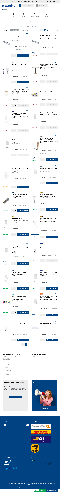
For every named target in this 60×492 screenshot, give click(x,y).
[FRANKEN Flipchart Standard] (6, 278)
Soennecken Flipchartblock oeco (20, 168)
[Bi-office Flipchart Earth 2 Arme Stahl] (35, 224)
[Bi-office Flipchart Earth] (6, 224)
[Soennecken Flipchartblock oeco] (6, 175)
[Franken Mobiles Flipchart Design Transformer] (35, 70)
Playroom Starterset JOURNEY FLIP (19, 297)
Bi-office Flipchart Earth (18, 218)
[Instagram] (27, 425)
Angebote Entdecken (44, 408)
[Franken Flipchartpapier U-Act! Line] (35, 42)
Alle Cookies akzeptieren (52, 490)
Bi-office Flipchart (16, 246)
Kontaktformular (13, 361)
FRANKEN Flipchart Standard (19, 272)
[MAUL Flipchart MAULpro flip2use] (35, 278)
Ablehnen (36, 490)
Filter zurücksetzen (15, 30)
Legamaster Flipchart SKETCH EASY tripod (19, 324)
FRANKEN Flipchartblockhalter (19, 194)
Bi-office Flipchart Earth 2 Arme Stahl (48, 219)
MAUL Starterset (44, 246)
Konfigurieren (43, 490)
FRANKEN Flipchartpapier (18, 36)
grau (15, 252)
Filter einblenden (5, 30)
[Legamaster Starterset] (35, 94)
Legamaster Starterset (46, 89)
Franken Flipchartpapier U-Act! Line (48, 36)
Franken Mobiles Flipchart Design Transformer (48, 65)
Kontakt (33, 356)
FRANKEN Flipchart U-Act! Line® (48, 168)
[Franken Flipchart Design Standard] (6, 95)
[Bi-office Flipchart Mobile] (35, 199)
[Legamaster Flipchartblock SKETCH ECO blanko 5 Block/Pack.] (35, 146)
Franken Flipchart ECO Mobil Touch (19, 138)
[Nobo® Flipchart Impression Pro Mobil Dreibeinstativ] (35, 302)
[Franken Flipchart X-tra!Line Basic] (35, 118)
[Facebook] (5, 425)
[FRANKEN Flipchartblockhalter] (6, 200)
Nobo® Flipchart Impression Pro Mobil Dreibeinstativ (48, 297)
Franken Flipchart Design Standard (20, 89)
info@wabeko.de (6, 374)
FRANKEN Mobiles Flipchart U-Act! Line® (19, 65)
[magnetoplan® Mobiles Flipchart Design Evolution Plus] (6, 119)
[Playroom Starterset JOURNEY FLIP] (6, 302)
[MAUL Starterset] (35, 251)
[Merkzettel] (49, 5)
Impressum (18, 479)
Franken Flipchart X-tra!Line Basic (49, 112)
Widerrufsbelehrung (25, 479)
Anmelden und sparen (15, 397)
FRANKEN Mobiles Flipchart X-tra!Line (48, 324)
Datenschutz (9, 479)
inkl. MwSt (6, 9)
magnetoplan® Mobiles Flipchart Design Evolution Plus (20, 114)
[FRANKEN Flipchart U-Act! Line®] (35, 173)
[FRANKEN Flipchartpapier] (6, 43)
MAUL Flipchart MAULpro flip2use (49, 272)
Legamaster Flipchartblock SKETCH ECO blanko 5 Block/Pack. (47, 139)
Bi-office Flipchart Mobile (46, 194)
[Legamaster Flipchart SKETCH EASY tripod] (6, 329)
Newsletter (34, 358)
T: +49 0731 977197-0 (7, 370)
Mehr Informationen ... (6, 490)
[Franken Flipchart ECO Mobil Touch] (6, 144)
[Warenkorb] (57, 4)
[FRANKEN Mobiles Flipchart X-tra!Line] (35, 329)
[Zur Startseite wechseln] (8, 5)
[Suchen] (20, 5)
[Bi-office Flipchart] (6, 252)
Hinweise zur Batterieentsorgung (36, 479)
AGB (14, 479)
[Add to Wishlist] (27, 34)
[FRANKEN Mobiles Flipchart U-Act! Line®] (6, 71)
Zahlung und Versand (48, 479)
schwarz (12, 252)
